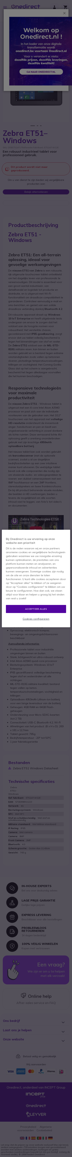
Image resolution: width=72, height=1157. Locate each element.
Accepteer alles (36, 609)
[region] (36, 578)
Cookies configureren (36, 618)
